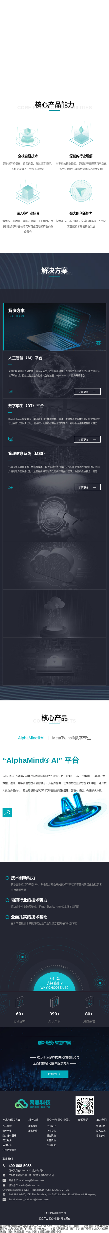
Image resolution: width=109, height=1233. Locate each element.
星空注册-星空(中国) (51, 1231)
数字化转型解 (9, 1135)
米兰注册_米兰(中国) (25, 1231)
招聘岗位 (100, 1126)
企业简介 (51, 1126)
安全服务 (7, 1140)
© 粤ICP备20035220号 (54, 1213)
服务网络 (33, 1131)
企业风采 (51, 1145)
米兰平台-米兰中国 (80, 1228)
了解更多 (83, 392)
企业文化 (51, 1131)
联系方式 (100, 1131)
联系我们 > (54, 1074)
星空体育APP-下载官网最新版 (51, 1228)
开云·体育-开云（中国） (67, 1226)
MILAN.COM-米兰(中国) (18, 1228)
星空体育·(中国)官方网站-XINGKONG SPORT (26, 1226)
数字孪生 (7, 1131)
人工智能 (7, 1126)
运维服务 (7, 1145)
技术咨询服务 (9, 1150)
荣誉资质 (51, 1140)
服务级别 (33, 1126)
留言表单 (100, 1135)
